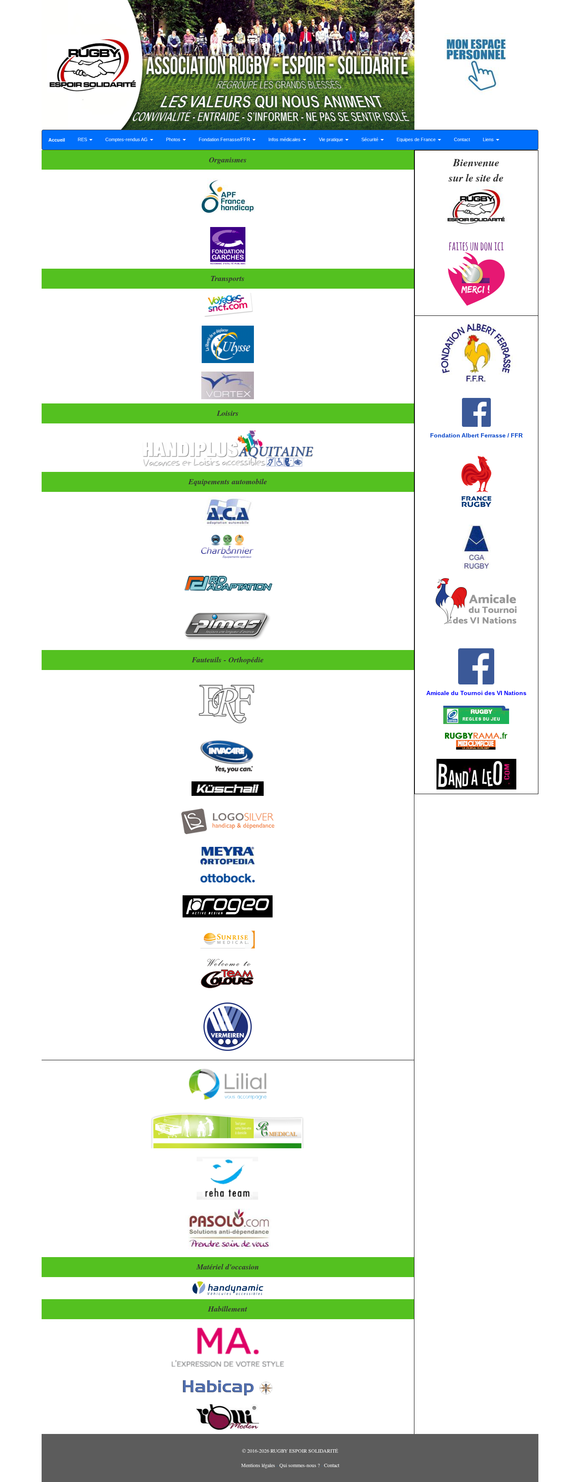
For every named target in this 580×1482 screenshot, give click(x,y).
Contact (462, 139)
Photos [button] (174, 139)
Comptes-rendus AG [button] (127, 139)
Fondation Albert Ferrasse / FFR (476, 435)
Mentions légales (258, 1465)
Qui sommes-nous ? (299, 1465)
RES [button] (83, 139)
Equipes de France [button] (417, 139)
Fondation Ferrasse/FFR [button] (225, 139)
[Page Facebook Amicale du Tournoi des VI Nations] (420, 639)
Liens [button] (489, 139)
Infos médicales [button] (285, 139)
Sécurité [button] (370, 139)
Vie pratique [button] (331, 139)
